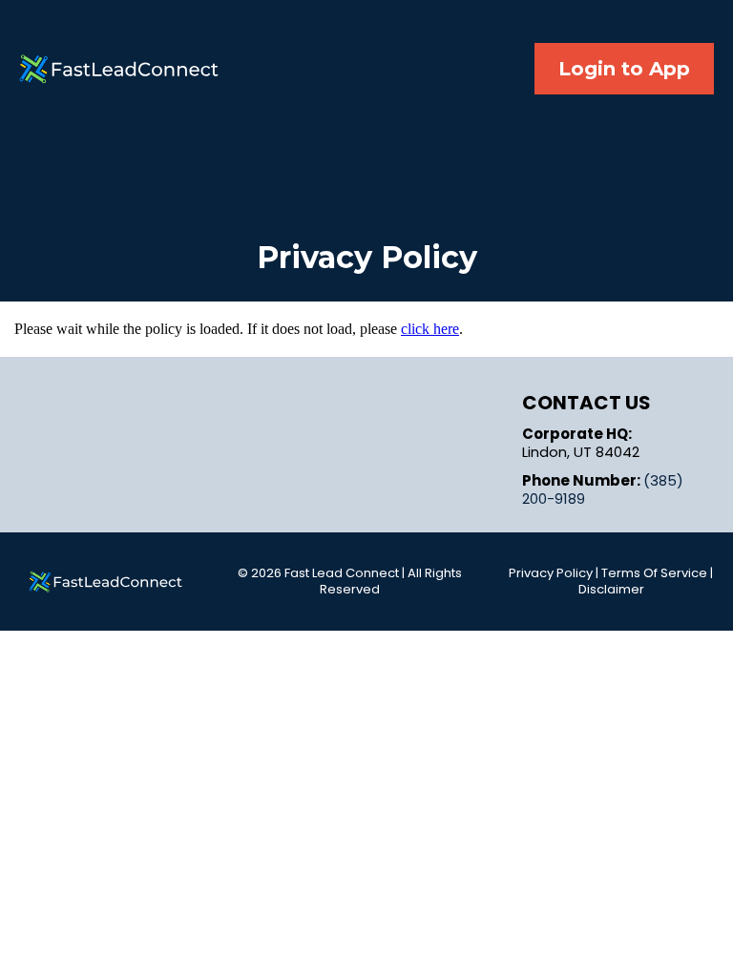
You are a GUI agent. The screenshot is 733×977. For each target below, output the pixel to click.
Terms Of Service (654, 573)
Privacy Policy (551, 573)
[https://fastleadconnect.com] (105, 582)
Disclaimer (611, 589)
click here (430, 329)
